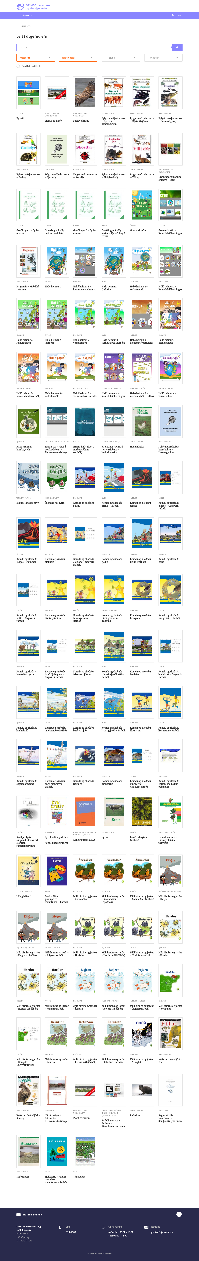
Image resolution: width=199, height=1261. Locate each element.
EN (179, 15)
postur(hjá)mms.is (162, 1232)
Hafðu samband (32, 1214)
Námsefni (26, 15)
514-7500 (71, 1232)
